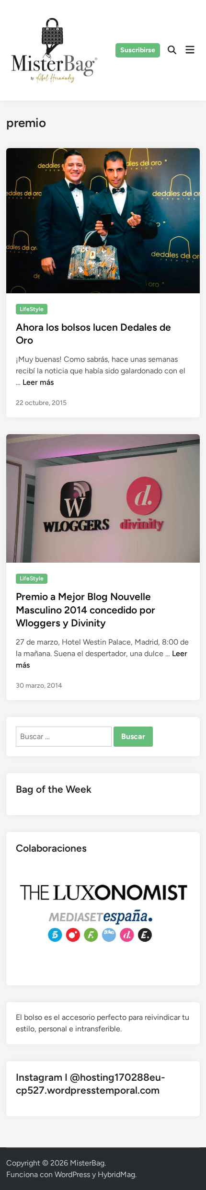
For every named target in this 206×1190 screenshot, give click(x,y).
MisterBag (87, 1162)
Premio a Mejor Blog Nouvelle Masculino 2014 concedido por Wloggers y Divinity (85, 609)
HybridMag (116, 1174)
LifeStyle (32, 309)
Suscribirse (137, 50)
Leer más (38, 382)
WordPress (72, 1174)
